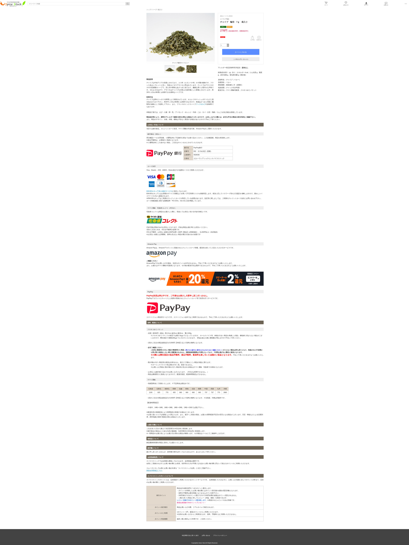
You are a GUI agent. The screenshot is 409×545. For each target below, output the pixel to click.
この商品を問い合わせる (240, 59)
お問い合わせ (206, 535)
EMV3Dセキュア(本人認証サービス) (159, 191)
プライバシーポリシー (220, 535)
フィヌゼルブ (201, 104)
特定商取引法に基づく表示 (190, 535)
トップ (148, 9)
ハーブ (154, 9)
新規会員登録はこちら (154, 470)
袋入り (160, 9)
